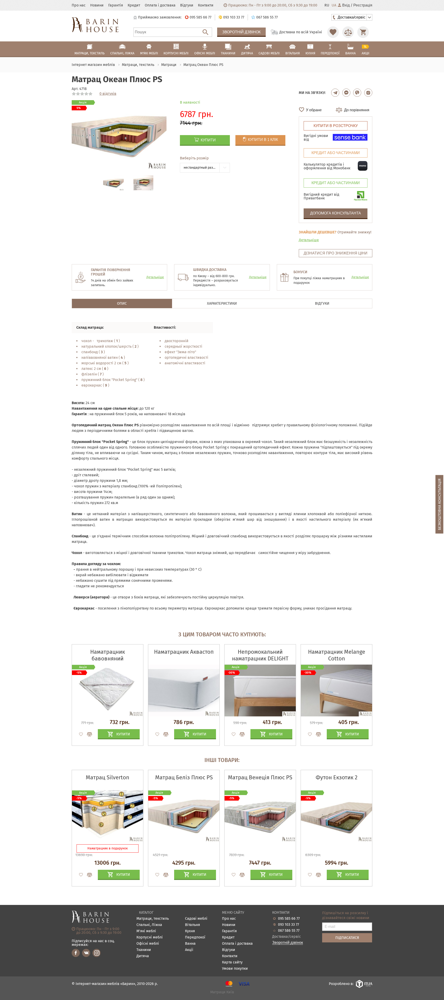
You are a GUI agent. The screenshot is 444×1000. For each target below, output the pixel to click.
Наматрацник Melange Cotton (336, 655)
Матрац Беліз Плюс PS (184, 777)
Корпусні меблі (149, 937)
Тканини (143, 950)
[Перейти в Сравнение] (348, 32)
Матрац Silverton (107, 777)
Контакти (205, 5)
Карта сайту (232, 962)
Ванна (190, 944)
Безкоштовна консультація (439, 504)
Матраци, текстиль (152, 919)
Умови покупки (235, 969)
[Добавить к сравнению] (87, 734)
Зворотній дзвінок (241, 32)
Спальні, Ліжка (149, 925)
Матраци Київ (222, 992)
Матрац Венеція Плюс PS (260, 777)
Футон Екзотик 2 (337, 777)
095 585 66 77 (289, 918)
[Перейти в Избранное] (333, 32)
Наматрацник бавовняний (107, 655)
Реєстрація (362, 5)
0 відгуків (107, 94)
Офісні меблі (147, 944)
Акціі (189, 950)
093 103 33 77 (288, 924)
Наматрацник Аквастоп (184, 652)
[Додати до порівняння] (87, 875)
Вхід (346, 5)
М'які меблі (146, 931)
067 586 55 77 (288, 930)
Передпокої (195, 937)
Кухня (190, 931)
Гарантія (115, 5)
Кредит (134, 5)
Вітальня (192, 925)
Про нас (79, 5)
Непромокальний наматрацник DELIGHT (260, 655)
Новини (97, 5)
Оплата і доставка (160, 5)
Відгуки (186, 5)
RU (326, 5)
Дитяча (142, 956)
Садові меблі (196, 919)
